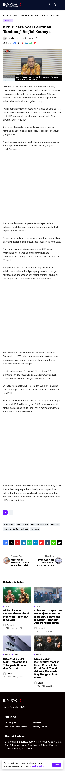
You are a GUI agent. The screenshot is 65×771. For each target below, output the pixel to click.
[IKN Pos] (12, 5)
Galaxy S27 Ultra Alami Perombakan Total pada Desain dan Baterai (15, 663)
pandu (11, 38)
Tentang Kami (12, 722)
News (14, 15)
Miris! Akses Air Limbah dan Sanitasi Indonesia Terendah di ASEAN (16, 615)
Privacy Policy (40, 727)
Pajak (25, 524)
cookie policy (38, 766)
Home (5, 15)
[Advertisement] (32, 187)
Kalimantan (9, 524)
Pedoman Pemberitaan (16, 727)
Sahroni (10, 625)
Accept (56, 765)
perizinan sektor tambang (16, 529)
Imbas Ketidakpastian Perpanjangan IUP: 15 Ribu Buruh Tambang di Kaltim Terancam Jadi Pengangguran (48, 616)
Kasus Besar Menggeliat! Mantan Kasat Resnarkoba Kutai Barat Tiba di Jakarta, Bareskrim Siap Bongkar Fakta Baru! (46, 668)
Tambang (35, 529)
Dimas (9, 673)
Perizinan (55, 524)
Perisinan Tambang (39, 524)
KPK (19, 524)
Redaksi (37, 722)
